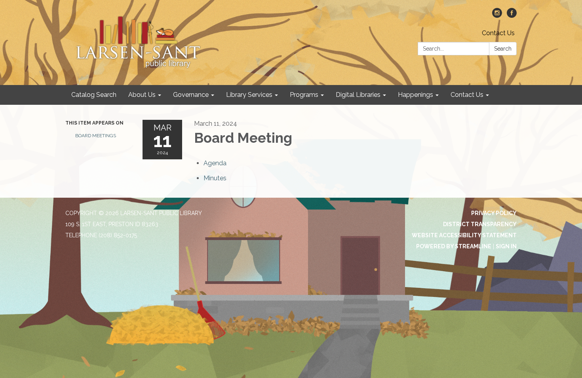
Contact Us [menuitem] (467, 94)
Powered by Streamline (453, 246)
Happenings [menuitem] (415, 94)
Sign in (506, 246)
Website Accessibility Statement (464, 235)
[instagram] (497, 15)
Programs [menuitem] (304, 94)
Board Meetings (95, 135)
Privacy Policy (494, 213)
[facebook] (512, 15)
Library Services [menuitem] (249, 94)
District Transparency (480, 224)
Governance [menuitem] (191, 94)
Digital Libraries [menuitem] (358, 94)
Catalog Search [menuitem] (93, 94)
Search (503, 48)
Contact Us (498, 33)
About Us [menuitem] (142, 94)
